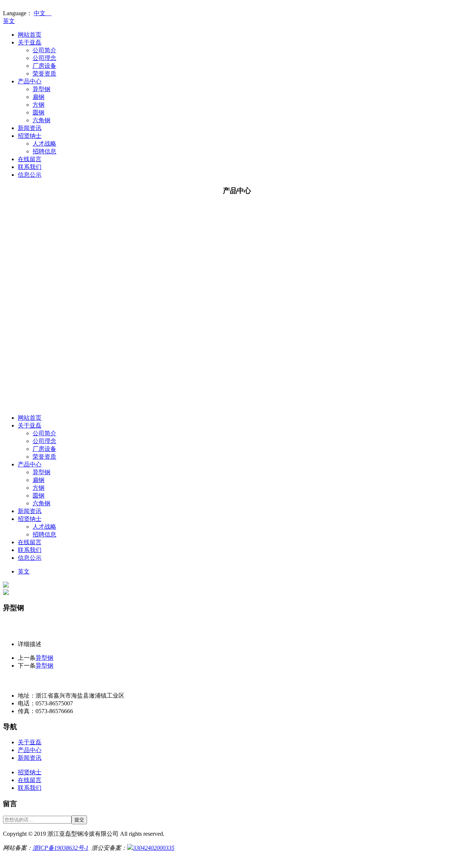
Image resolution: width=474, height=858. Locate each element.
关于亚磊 (29, 42)
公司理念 (44, 58)
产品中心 (29, 81)
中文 (42, 13)
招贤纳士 (29, 136)
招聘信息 (44, 151)
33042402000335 (153, 848)
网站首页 (29, 34)
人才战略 (44, 143)
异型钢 (41, 89)
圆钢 (38, 112)
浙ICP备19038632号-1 (61, 848)
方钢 (38, 105)
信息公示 (29, 175)
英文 (9, 21)
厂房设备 (44, 66)
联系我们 (29, 167)
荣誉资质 (44, 73)
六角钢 (41, 120)
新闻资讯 (29, 128)
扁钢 (38, 97)
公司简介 (44, 50)
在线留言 (29, 159)
